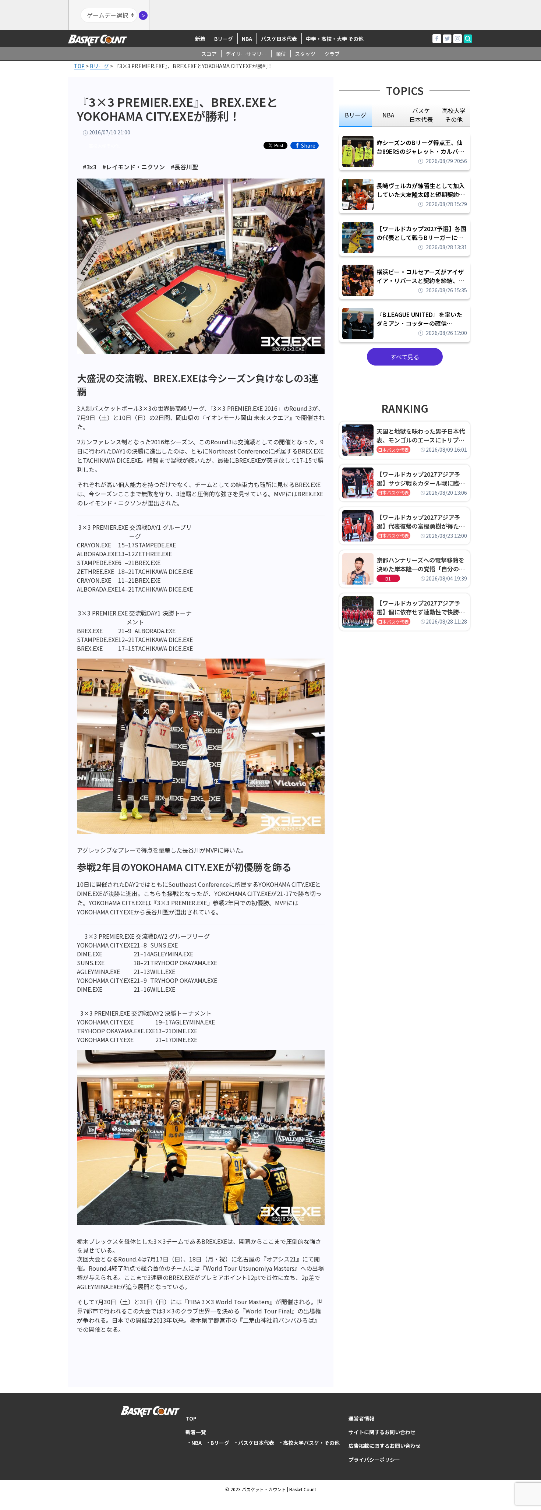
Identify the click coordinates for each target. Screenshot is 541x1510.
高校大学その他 (104, 145)
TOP (191, 1418)
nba (388, 114)
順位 (281, 53)
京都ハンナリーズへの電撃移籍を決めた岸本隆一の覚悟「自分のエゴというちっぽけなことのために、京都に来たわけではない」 (420, 564)
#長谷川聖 (184, 166)
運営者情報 (361, 1418)
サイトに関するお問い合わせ (382, 1432)
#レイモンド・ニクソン (133, 166)
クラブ (332, 53)
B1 (388, 578)
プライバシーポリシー (374, 1459)
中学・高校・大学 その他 (335, 38)
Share (308, 145)
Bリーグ (223, 38)
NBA (247, 38)
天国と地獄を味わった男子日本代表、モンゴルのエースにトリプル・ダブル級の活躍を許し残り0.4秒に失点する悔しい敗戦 (421, 435)
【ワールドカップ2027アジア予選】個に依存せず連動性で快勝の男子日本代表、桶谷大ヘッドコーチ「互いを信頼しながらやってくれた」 (420, 607)
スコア (209, 53)
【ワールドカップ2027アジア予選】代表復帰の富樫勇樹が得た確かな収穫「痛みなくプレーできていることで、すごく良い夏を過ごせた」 (420, 521)
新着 (200, 38)
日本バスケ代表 (393, 450)
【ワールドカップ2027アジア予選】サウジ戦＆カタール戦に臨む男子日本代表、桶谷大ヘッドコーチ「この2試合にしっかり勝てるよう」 (420, 478)
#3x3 (89, 166)
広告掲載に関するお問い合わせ (385, 1445)
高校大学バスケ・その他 (311, 1442)
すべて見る (404, 356)
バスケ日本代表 (279, 38)
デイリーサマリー (246, 53)
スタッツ (305, 53)
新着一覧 (195, 1432)
